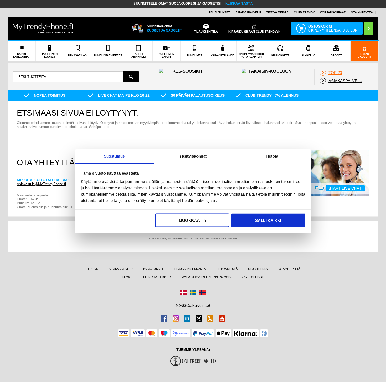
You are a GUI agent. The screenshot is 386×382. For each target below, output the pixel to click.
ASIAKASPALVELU (248, 12)
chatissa (75, 127)
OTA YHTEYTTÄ (362, 12)
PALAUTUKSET (219, 12)
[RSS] (210, 318)
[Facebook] (164, 318)
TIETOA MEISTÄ (277, 12)
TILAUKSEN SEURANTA (190, 268)
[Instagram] (176, 318)
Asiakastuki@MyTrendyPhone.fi (41, 184)
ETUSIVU (92, 268)
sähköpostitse (98, 127)
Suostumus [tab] (114, 156)
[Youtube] (222, 318)
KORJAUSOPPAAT (333, 12)
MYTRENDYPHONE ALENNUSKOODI (206, 277)
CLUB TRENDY (258, 268)
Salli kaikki (268, 220)
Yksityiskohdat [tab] (193, 156)
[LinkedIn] (187, 318)
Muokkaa (189, 220)
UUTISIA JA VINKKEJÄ (156, 277)
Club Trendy (304, 12)
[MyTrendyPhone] (43, 28)
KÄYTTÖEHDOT (253, 277)
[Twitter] (199, 318)
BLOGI (126, 277)
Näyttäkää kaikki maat (193, 305)
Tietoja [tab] (271, 156)
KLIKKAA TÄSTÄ (239, 4)
